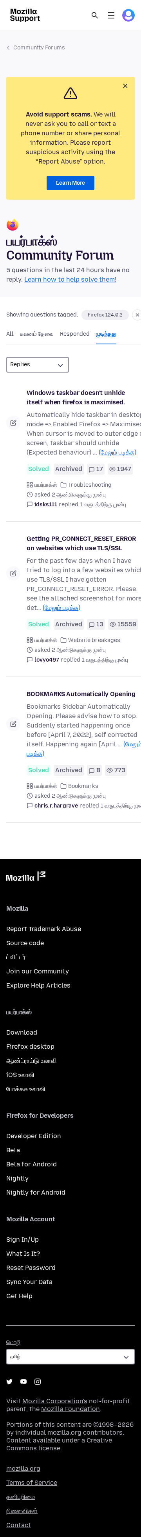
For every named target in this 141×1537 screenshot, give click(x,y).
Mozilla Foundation (70, 1409)
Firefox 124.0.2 (105, 315)
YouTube (23, 1382)
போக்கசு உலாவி (25, 1089)
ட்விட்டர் (15, 957)
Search (95, 15)
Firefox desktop (30, 1046)
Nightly (17, 1178)
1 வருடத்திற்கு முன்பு (103, 504)
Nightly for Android (35, 1192)
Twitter (9, 1382)
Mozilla (25, 877)
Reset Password (31, 1267)
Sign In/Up (22, 1239)
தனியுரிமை (20, 1497)
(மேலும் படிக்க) (117, 452)
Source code (25, 943)
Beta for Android (31, 1164)
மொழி (13, 1342)
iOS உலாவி (20, 1075)
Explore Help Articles (38, 985)
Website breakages (94, 640)
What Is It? (23, 1253)
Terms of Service (31, 1482)
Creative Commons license (59, 1444)
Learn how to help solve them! (70, 279)
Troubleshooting (90, 485)
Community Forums (39, 47)
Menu (111, 15)
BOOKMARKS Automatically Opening (81, 694)
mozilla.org (23, 1468)
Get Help (19, 1296)
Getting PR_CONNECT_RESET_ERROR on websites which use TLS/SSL (81, 543)
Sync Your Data (29, 1282)
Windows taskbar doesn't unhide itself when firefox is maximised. (76, 397)
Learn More (70, 183)
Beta (13, 1150)
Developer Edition (33, 1136)
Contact (18, 1525)
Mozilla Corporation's (54, 1401)
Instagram (37, 1382)
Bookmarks (83, 786)
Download (21, 1032)
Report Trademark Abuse (43, 929)
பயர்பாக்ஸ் (45, 485)
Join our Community (37, 971)
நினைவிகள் (22, 1511)
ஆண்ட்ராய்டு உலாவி (31, 1060)
